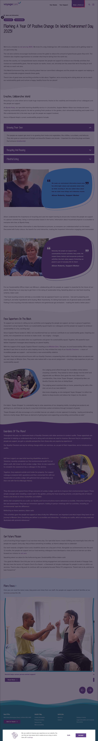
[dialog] (49, 370)
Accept (80, 735)
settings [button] (30, 737)
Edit (68, 735)
